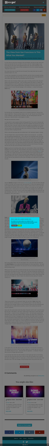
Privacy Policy (14, 225)
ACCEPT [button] (19, 225)
